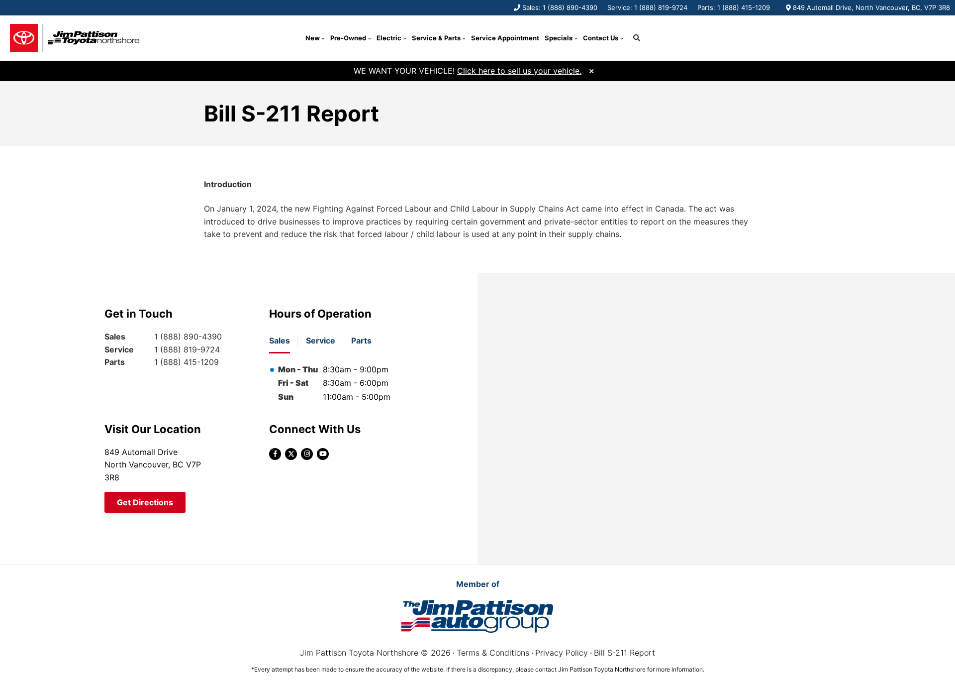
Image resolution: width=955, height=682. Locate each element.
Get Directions (145, 502)
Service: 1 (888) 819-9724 (647, 7)
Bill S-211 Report (624, 653)
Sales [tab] (279, 340)
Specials (559, 38)
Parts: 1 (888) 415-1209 (733, 7)
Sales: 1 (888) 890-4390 (559, 7)
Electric (389, 38)
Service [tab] (320, 340)
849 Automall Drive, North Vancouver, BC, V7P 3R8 (871, 7)
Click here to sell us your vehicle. (519, 71)
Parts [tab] (361, 340)
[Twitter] (291, 454)
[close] (591, 70)
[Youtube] (323, 454)
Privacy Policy (561, 653)
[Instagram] (307, 454)
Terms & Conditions (493, 653)
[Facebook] (275, 454)
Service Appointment (505, 38)
